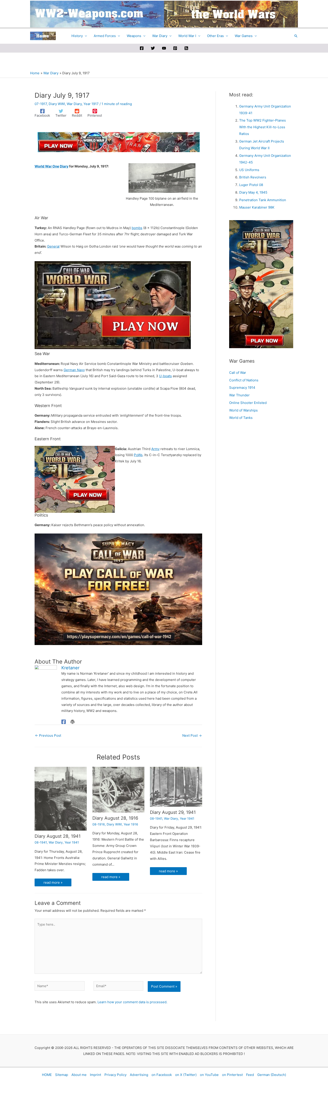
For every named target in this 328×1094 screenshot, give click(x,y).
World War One (47, 166)
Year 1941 (71, 861)
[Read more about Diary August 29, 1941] (176, 799)
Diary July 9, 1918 (64, 661)
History (77, 36)
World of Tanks (241, 418)
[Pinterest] (175, 48)
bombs (137, 228)
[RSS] (186, 48)
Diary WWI (57, 104)
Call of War (237, 372)
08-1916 (98, 843)
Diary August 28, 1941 (58, 855)
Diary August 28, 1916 (115, 837)
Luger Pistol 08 (251, 185)
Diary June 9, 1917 (65, 756)
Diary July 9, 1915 (64, 849)
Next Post (192, 742)
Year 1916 (131, 843)
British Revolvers (252, 177)
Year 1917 (91, 104)
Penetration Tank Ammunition (262, 200)
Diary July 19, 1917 (180, 825)
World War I (187, 36)
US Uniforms (249, 170)
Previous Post (48, 742)
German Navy (74, 370)
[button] (296, 36)
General (53, 246)
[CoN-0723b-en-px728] (118, 142)
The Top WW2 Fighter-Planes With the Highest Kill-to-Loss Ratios (262, 127)
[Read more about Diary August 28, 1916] (118, 802)
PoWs (138, 455)
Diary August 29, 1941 (173, 831)
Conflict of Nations (243, 380)
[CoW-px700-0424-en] (113, 305)
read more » (53, 901)
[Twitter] (153, 48)
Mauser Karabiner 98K (256, 207)
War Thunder (239, 395)
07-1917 (41, 104)
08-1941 (41, 861)
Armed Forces (105, 36)
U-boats (165, 376)
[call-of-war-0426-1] (118, 589)
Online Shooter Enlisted (248, 403)
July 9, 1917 (98, 166)
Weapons (134, 36)
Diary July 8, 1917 (122, 831)
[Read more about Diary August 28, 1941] (61, 811)
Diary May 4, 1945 (253, 192)
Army (155, 449)
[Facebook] (141, 48)
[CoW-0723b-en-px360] (75, 479)
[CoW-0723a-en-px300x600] (261, 284)
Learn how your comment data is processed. (132, 1027)
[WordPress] (72, 728)
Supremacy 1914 (242, 387)
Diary (64, 166)
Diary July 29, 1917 (65, 915)
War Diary (159, 36)
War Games (244, 36)
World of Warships (243, 410)
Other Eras (215, 36)
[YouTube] (164, 48)
